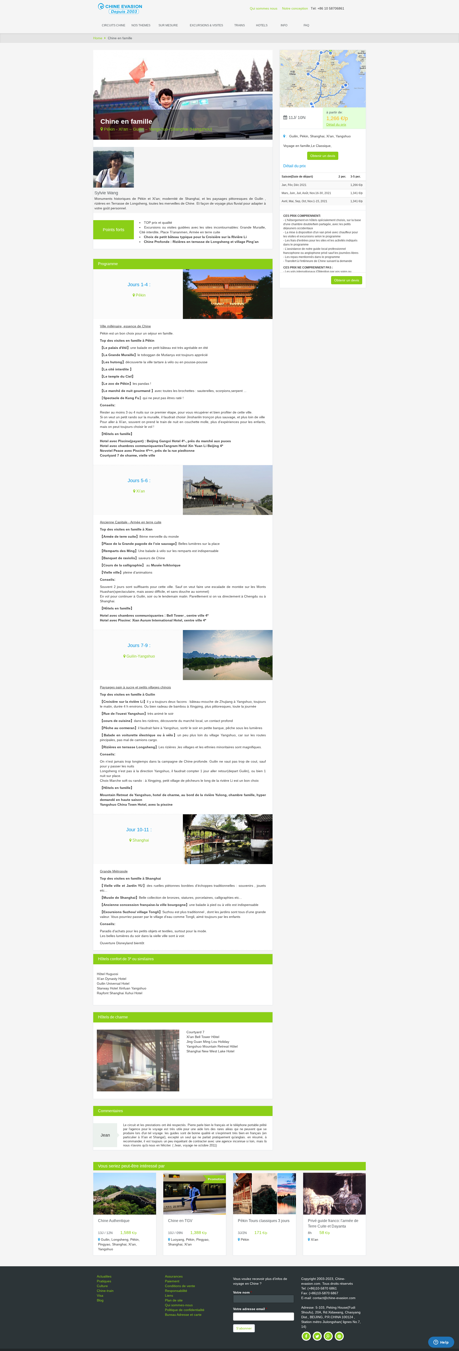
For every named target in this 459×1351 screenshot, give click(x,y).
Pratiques (104, 1281)
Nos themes (140, 25)
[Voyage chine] (122, 8)
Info (284, 25)
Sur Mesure (168, 25)
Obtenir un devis (322, 156)
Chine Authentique (114, 1221)
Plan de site (174, 1300)
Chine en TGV (180, 1221)
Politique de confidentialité (184, 1310)
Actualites (104, 1276)
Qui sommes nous (263, 8)
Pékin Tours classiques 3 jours (264, 1221)
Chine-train (105, 1291)
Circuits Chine (113, 25)
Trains (239, 25)
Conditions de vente (180, 1286)
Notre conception (295, 8)
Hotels (262, 25)
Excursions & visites (206, 25)
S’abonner (244, 1328)
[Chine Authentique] (124, 1194)
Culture (102, 1286)
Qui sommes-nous (179, 1305)
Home (97, 38)
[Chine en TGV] (194, 1194)
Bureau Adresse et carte (183, 1315)
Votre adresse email (250, 1309)
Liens (169, 1295)
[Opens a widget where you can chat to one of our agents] (441, 1343)
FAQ (306, 25)
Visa (100, 1295)
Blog (100, 1300)
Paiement (172, 1281)
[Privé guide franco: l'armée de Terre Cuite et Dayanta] (334, 1194)
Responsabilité (176, 1291)
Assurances (174, 1276)
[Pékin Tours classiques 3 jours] (264, 1194)
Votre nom (242, 1292)
